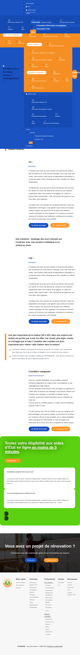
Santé (9, 43)
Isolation (10, 29)
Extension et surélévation (51, 123)
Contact (28, 129)
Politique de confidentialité (55, 646)
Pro (31, 142)
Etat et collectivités (38, 88)
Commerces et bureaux (50, 36)
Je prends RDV (61, 225)
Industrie (67, 36)
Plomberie (35, 67)
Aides (23, 29)
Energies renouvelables (56, 46)
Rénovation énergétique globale (42, 109)
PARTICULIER (32, 94)
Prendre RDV (74, 74)
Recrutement (29, 146)
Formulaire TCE (39, 139)
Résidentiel (32, 36)
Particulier (32, 132)
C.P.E (46, 67)
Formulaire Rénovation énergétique (44, 136)
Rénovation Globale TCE (15, 22)
